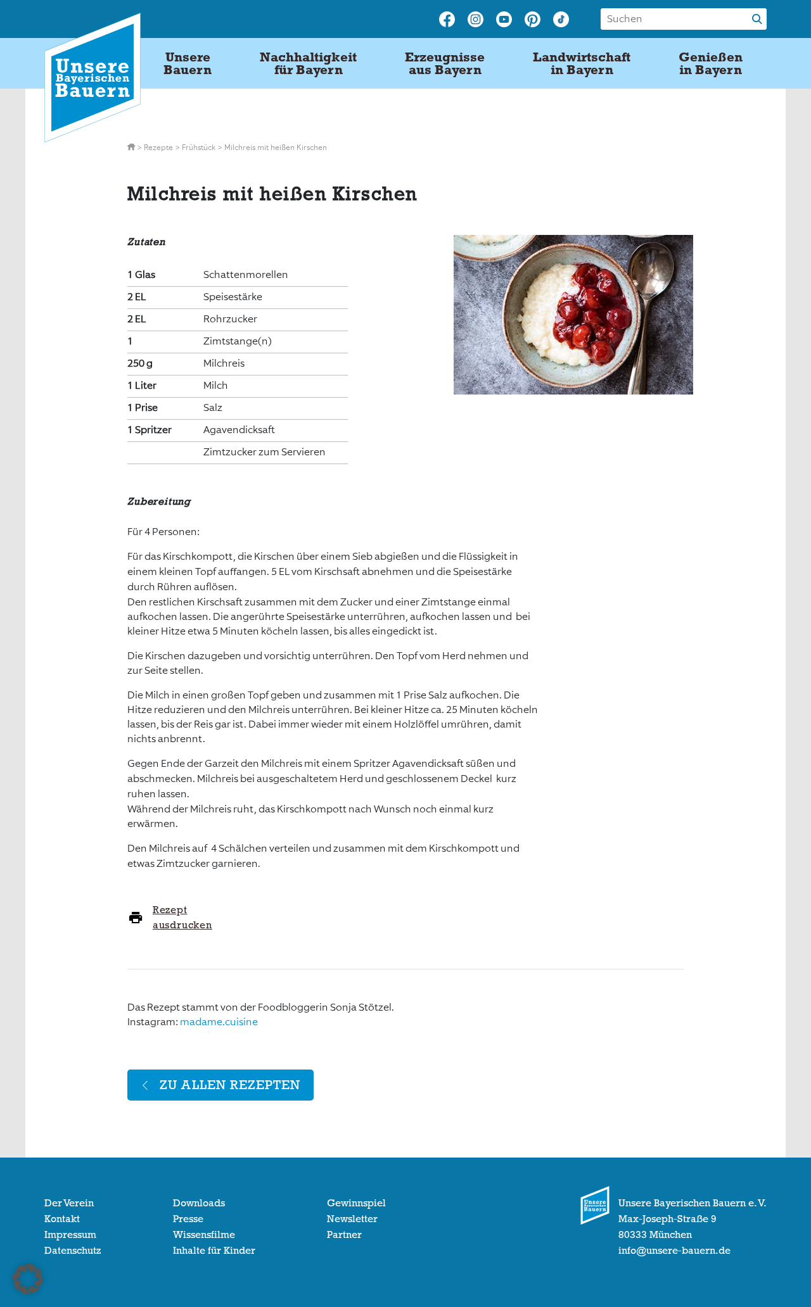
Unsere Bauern (187, 63)
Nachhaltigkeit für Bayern (308, 63)
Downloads (199, 1203)
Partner (344, 1235)
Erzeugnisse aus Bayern (445, 63)
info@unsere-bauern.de (674, 1250)
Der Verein (69, 1203)
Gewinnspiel (356, 1203)
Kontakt (62, 1219)
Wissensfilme (204, 1235)
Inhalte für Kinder (214, 1250)
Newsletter (352, 1219)
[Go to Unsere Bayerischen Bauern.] (132, 147)
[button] (28, 1279)
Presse (188, 1219)
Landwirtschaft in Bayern (581, 63)
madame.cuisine (219, 1021)
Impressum (70, 1235)
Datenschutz (72, 1250)
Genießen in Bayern (711, 63)
